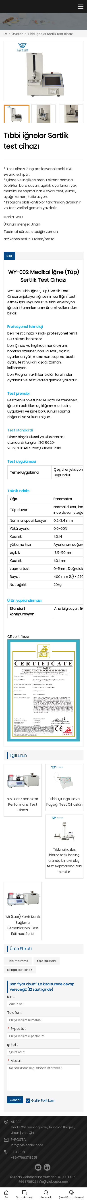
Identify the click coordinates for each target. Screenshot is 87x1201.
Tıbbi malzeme (17, 961)
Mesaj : (14, 1061)
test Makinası (46, 961)
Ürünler (17, 34)
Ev (5, 34)
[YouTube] (38, 1167)
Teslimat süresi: (17, 231)
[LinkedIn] (47, 1167)
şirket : (12, 1045)
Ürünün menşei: (17, 224)
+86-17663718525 (24, 1157)
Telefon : (14, 1013)
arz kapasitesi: (15, 239)
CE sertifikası (18, 636)
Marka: (9, 217)
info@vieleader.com (27, 1145)
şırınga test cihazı (20, 970)
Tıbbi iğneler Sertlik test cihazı (50, 34)
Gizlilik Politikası (42, 1100)
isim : (11, 997)
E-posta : (16, 1029)
